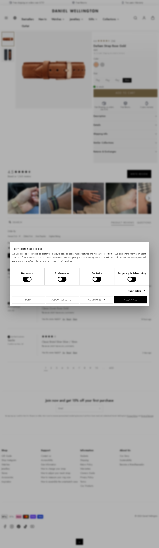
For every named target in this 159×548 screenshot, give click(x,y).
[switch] (62, 279)
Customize (95, 299)
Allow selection (63, 299)
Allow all (130, 299)
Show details (134, 291)
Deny (28, 299)
